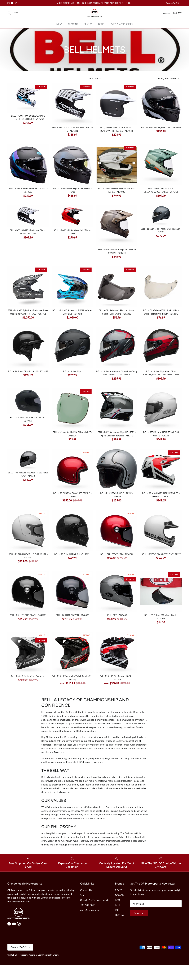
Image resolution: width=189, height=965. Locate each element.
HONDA (119, 914)
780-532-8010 (87, 905)
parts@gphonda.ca (89, 910)
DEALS (101, 24)
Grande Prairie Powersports (94, 900)
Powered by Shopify (50, 955)
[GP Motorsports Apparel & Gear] (94, 13)
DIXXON (119, 895)
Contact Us (86, 890)
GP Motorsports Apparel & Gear (28, 955)
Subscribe (139, 912)
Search (83, 895)
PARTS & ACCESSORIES (121, 24)
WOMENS (73, 24)
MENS (59, 24)
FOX (117, 900)
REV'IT (118, 890)
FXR (117, 910)
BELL (117, 905)
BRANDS (88, 24)
